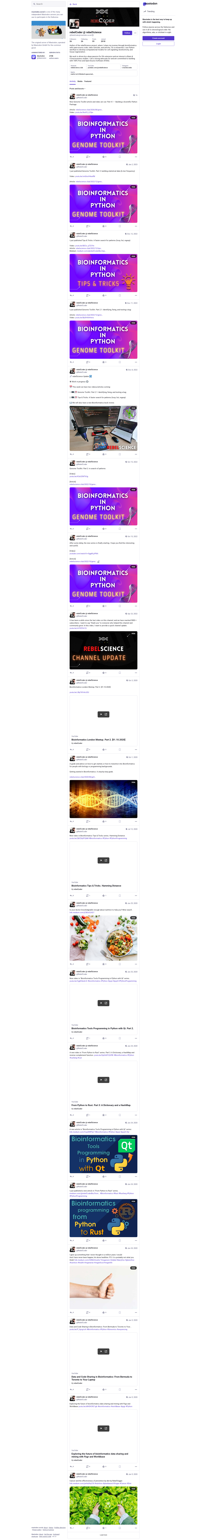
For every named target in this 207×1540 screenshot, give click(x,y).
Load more (103, 1535)
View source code (45, 1536)
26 (71, 41)
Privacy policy (36, 1530)
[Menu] (135, 33)
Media (80, 81)
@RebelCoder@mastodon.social (81, 35)
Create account (158, 38)
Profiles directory (60, 1527)
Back (75, 4)
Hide (133, 118)
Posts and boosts (77, 89)
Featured (87, 81)
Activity (73, 81)
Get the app (48, 1534)
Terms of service (48, 1530)
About (46, 1527)
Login (158, 44)
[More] (136, 156)
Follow (127, 33)
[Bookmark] (119, 156)
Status (51, 1527)
